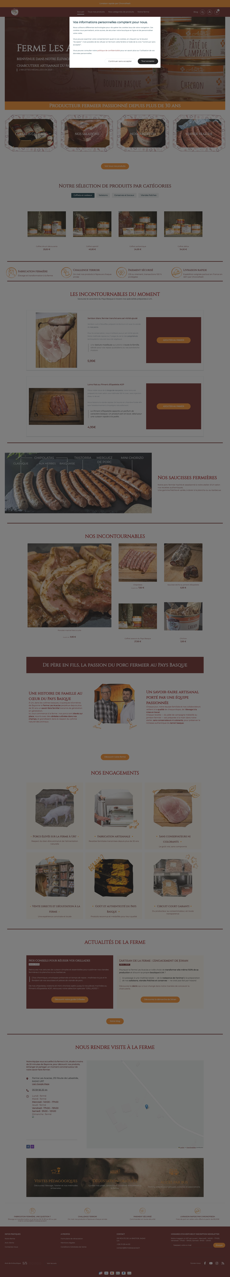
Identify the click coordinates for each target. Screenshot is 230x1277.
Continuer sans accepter (120, 61)
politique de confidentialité (108, 50)
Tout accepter (148, 61)
